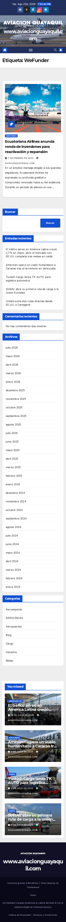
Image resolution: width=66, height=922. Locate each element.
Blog (8, 635)
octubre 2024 (14, 510)
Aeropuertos (14, 626)
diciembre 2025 (15, 390)
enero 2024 (13, 586)
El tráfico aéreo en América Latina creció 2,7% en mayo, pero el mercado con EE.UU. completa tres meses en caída (31, 253)
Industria (11, 652)
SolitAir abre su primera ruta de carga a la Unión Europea (30, 819)
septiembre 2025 (16, 416)
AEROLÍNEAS (11, 136)
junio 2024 (12, 544)
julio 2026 (12, 347)
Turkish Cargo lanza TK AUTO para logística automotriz (30, 782)
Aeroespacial (14, 609)
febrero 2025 (14, 475)
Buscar (10, 212)
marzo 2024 (13, 569)
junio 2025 (12, 441)
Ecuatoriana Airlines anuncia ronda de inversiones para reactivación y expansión (29, 146)
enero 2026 (13, 381)
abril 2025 (12, 458)
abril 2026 (12, 364)
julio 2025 (12, 433)
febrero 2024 (14, 578)
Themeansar (33, 887)
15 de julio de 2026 (23, 715)
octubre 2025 (14, 407)
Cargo (9, 643)
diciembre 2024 (15, 492)
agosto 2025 (13, 424)
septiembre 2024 (16, 518)
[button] (55, 50)
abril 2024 (12, 561)
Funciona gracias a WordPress (23, 883)
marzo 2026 (13, 373)
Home (33, 895)
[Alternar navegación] (30, 50)
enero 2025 (13, 484)
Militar (9, 660)
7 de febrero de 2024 (21, 158)
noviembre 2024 (16, 501)
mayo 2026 (13, 356)
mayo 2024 (13, 552)
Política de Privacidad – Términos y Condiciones (33, 915)
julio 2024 (12, 535)
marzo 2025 (13, 467)
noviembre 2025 (16, 398)
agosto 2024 (13, 527)
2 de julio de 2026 (22, 751)
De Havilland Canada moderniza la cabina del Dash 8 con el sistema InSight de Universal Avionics (33, 905)
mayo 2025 (13, 450)
